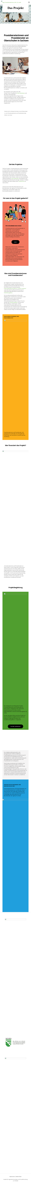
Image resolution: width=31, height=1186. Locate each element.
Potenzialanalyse (21, 93)
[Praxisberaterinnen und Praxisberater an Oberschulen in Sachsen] (11, 2)
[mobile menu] (29, 2)
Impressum (12, 1176)
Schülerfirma (21, 181)
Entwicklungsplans (8, 292)
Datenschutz (18, 1176)
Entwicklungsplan (13, 302)
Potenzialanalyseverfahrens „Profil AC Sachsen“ (15, 288)
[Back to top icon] (27, 1183)
